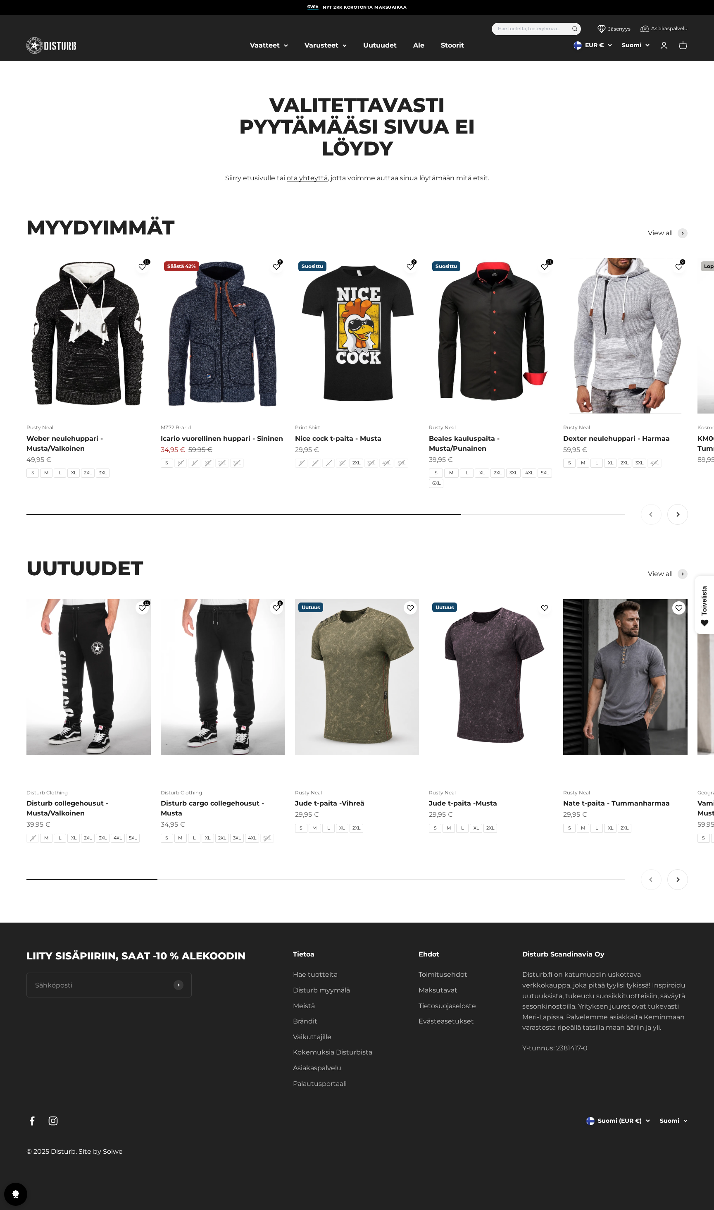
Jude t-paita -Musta (463, 803)
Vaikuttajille (312, 1037)
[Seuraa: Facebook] (32, 1120)
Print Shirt (307, 427)
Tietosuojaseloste (447, 1006)
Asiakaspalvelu (669, 28)
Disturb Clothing (47, 792)
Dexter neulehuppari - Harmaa (616, 438)
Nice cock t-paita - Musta (338, 438)
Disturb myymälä (321, 990)
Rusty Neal (39, 427)
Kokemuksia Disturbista (332, 1052)
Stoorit (452, 45)
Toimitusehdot (443, 974)
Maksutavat (438, 990)
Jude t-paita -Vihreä (329, 803)
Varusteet (321, 45)
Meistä (304, 1006)
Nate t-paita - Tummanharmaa (616, 803)
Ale (418, 45)
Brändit (305, 1021)
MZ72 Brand (176, 427)
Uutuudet (380, 45)
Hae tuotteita (315, 974)
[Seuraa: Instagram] (53, 1120)
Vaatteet (265, 45)
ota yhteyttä (307, 178)
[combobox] (529, 28)
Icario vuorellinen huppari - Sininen (222, 438)
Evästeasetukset (446, 1021)
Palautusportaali (320, 1084)
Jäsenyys (619, 29)
